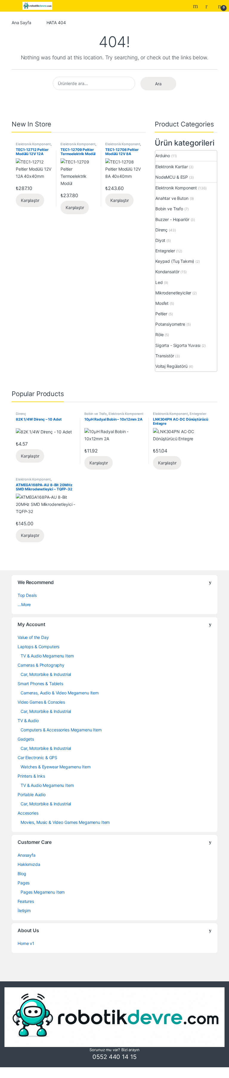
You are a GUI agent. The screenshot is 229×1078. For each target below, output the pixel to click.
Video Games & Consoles (41, 702)
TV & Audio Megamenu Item (47, 655)
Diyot (160, 240)
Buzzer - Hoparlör (172, 219)
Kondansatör (167, 271)
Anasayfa (26, 855)
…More (24, 604)
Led (159, 282)
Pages (24, 882)
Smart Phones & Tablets (40, 683)
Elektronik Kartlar (171, 166)
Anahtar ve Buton (171, 198)
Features (26, 901)
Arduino (162, 155)
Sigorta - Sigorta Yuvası (177, 345)
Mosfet (161, 303)
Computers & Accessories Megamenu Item (61, 729)
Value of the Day (33, 637)
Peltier (161, 313)
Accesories (28, 813)
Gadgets (26, 739)
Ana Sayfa (21, 22)
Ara (158, 83)
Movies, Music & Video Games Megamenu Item (65, 822)
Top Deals (27, 595)
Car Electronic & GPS (37, 757)
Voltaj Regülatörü (171, 366)
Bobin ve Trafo (169, 208)
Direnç (161, 229)
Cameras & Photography (41, 665)
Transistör (164, 355)
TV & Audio (28, 720)
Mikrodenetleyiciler (173, 292)
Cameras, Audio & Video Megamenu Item (60, 692)
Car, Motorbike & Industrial (46, 674)
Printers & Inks (31, 776)
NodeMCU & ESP (171, 177)
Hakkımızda (29, 864)
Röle (159, 334)
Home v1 (26, 943)
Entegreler (165, 250)
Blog (22, 873)
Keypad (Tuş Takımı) (174, 261)
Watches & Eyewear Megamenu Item (56, 766)
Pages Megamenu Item (43, 892)
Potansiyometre (170, 324)
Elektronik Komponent (33, 144)
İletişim (24, 910)
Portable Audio (32, 794)
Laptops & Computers (38, 646)
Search (196, 6)
